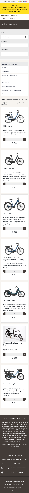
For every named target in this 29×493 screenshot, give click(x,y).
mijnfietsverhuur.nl (19, 481)
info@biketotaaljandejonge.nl (15, 468)
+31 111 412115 (16, 463)
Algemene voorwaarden (12, 484)
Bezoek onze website (16, 473)
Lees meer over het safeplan (12, 488)
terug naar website (10, 1)
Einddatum (4, 50)
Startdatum (4, 41)
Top (13, 491)
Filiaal (2, 33)
